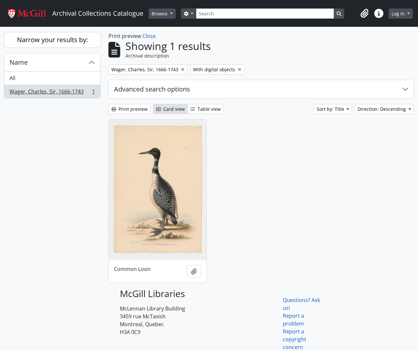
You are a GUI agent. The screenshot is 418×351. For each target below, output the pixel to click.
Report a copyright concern (294, 339)
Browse (160, 13)
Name (18, 62)
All (12, 78)
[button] (364, 13)
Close (149, 36)
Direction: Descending (382, 109)
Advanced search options (152, 89)
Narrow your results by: (52, 39)
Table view (208, 109)
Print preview (132, 109)
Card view (173, 109)
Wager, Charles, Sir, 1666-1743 (52, 93)
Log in (399, 13)
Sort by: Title (331, 109)
